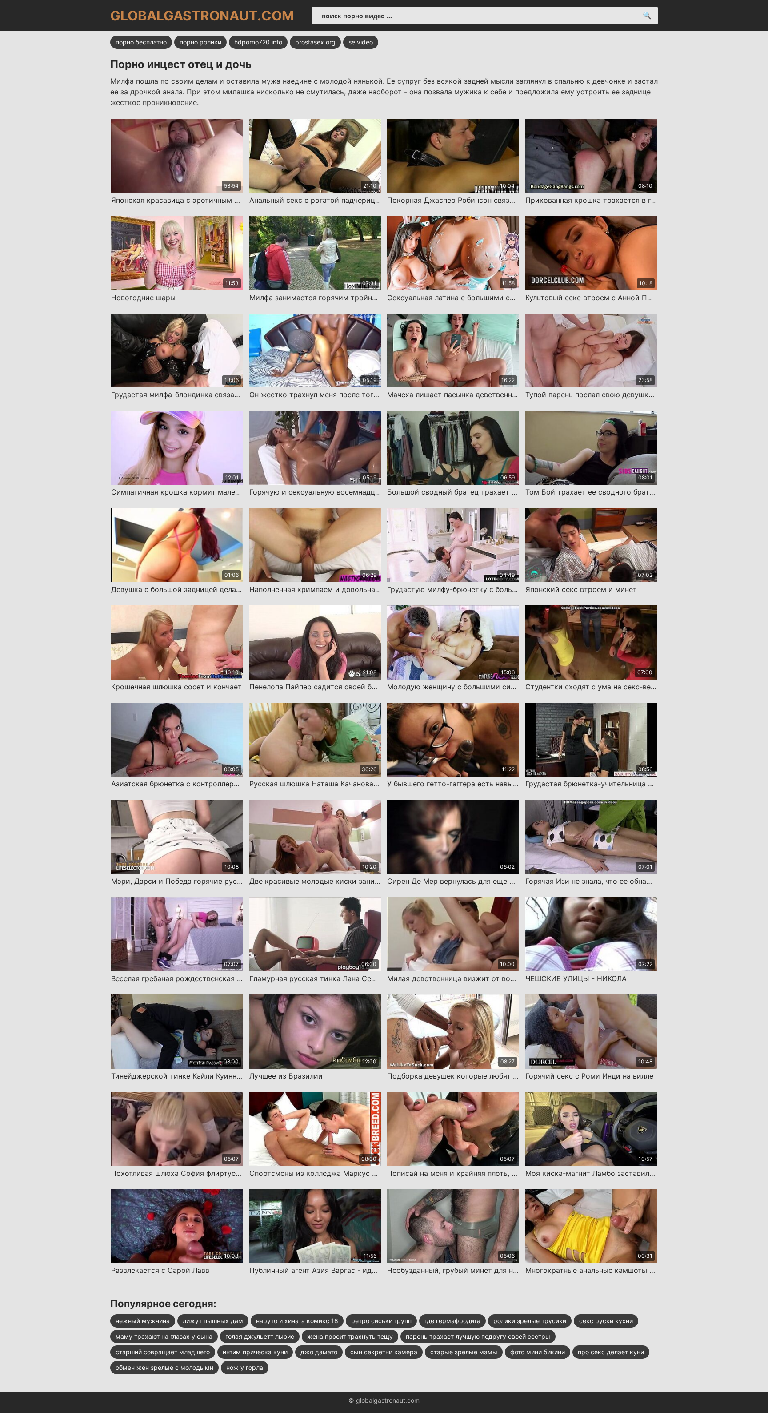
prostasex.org (315, 42)
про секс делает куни (611, 1352)
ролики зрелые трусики (529, 1320)
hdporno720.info (258, 42)
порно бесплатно (141, 42)
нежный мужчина (143, 1320)
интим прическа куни (255, 1352)
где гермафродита (452, 1320)
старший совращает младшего (163, 1352)
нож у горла (244, 1367)
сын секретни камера (383, 1352)
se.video (360, 42)
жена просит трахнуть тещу (350, 1336)
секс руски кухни (606, 1320)
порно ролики (200, 42)
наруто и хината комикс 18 (297, 1320)
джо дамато (318, 1352)
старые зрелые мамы (463, 1352)
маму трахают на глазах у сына (164, 1336)
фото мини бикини (537, 1352)
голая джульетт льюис (259, 1336)
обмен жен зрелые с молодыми (164, 1367)
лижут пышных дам (213, 1320)
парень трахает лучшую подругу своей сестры (478, 1336)
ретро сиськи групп (381, 1320)
